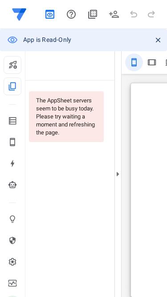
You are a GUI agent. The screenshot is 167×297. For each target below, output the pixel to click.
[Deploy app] (12, 65)
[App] (12, 142)
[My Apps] (93, 14)
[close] (158, 40)
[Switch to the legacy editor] (50, 14)
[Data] (12, 121)
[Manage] (12, 283)
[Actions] (12, 163)
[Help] (71, 14)
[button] (21, 14)
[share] (114, 14)
